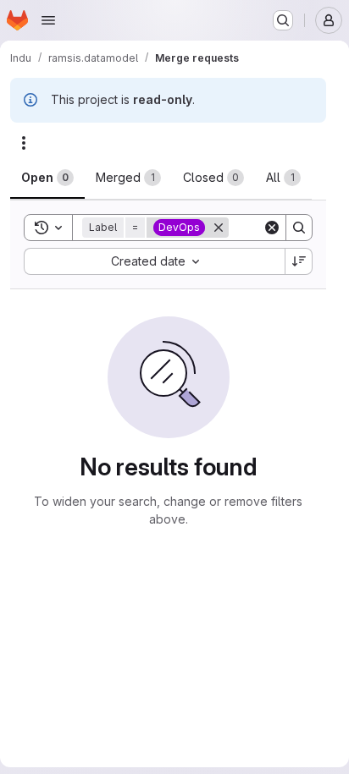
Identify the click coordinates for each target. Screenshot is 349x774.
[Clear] (272, 227)
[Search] (299, 227)
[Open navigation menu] (48, 20)
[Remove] (218, 227)
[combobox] (154, 261)
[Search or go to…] (283, 20)
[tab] (47, 177)
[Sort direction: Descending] (299, 261)
